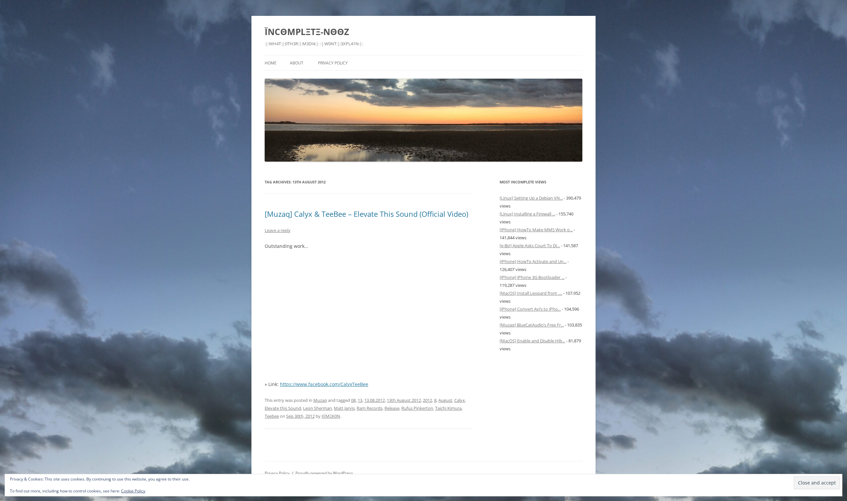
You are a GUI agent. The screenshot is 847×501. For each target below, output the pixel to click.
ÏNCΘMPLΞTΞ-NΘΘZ (307, 32)
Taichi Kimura (448, 408)
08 (353, 400)
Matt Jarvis (344, 408)
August (445, 400)
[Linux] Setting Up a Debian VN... (531, 198)
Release (391, 408)
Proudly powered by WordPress (324, 473)
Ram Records (369, 408)
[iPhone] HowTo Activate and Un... (533, 261)
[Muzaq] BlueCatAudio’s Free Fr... (532, 325)
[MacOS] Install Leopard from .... (531, 293)
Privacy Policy (333, 63)
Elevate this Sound (283, 408)
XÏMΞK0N (331, 416)
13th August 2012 (404, 400)
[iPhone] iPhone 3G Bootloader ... (532, 277)
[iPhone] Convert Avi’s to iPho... (530, 309)
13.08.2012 (374, 400)
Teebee (272, 416)
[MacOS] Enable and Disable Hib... (532, 341)
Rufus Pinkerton (417, 408)
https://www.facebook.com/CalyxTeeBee (324, 384)
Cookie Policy (133, 491)
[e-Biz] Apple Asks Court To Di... (530, 246)
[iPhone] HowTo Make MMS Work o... (536, 230)
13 (360, 400)
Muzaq (320, 400)
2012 (427, 400)
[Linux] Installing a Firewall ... (527, 214)
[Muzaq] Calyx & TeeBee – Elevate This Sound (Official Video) (366, 214)
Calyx (459, 400)
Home (271, 63)
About (296, 63)
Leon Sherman (317, 408)
